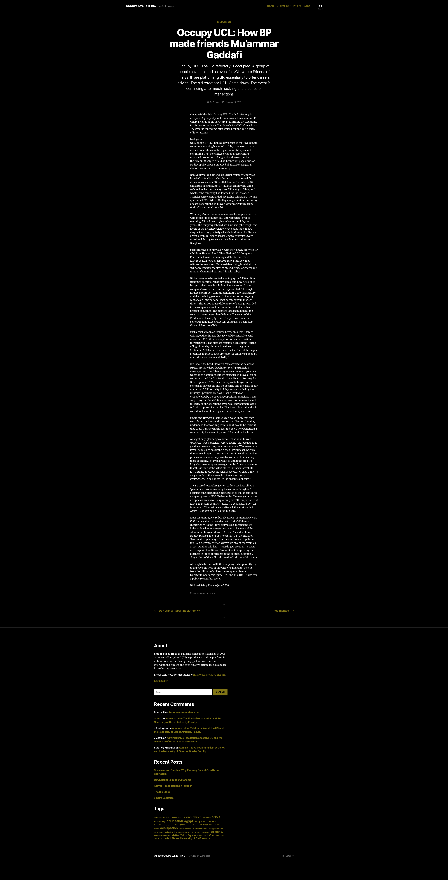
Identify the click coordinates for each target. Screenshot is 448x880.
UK (161, 839)
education (174, 821)
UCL (213, 593)
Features (270, 6)
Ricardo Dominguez (184, 832)
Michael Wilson (217, 825)
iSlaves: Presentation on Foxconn (173, 785)
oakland (156, 829)
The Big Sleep (162, 791)
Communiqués (284, 6)
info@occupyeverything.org (209, 674)
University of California (193, 838)
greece (183, 825)
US (209, 838)
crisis (216, 817)
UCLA (222, 836)
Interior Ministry (193, 825)
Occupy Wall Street (215, 829)
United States (171, 838)
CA (184, 818)
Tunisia (199, 836)
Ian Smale (201, 593)
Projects (297, 6)
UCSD (156, 839)
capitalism (193, 817)
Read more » (161, 680)
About (307, 6)
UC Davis (216, 836)
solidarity (217, 831)
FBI (204, 822)
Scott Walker (205, 832)
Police (161, 832)
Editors (216, 102)
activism (157, 817)
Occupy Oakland (199, 828)
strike (175, 835)
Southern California (162, 836)
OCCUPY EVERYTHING (141, 5)
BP (194, 593)
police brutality (171, 832)
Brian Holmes (176, 818)
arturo (157, 718)
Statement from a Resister (183, 712)
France (217, 822)
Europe (198, 821)
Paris (156, 832)
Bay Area (166, 818)
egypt (188, 821)
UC (209, 835)
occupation (169, 828)
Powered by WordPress (199, 856)
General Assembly (160, 825)
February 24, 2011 (233, 102)
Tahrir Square (188, 835)
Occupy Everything (185, 829)
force (210, 821)
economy (159, 821)
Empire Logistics (164, 797)
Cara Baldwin (207, 818)
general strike (173, 825)
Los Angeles (205, 824)
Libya (208, 593)
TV (205, 836)
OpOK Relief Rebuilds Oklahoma (172, 779)
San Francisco (195, 832)
